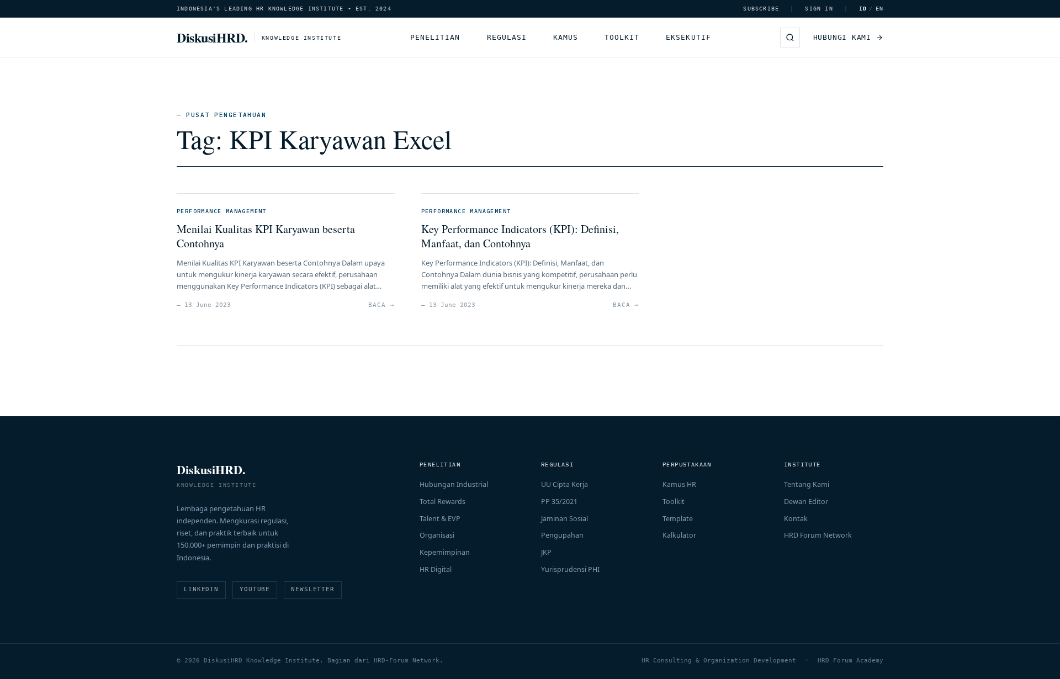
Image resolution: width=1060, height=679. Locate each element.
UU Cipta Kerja (564, 484)
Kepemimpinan (445, 552)
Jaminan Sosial (564, 518)
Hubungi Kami (842, 37)
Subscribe (761, 9)
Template (677, 518)
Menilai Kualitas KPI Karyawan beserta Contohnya (266, 236)
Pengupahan (562, 535)
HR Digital (436, 569)
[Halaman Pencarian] (790, 37)
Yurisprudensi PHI (570, 569)
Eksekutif (688, 37)
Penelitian (435, 37)
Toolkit (622, 37)
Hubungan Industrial (454, 484)
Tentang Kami (806, 484)
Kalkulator (679, 535)
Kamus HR (679, 484)
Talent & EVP (440, 518)
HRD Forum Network (818, 535)
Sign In (819, 9)
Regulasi (507, 37)
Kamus (565, 37)
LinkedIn (201, 589)
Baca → (381, 305)
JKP (546, 552)
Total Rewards (442, 501)
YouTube (255, 589)
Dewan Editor (806, 501)
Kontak (796, 518)
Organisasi (437, 535)
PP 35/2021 (559, 501)
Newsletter (313, 589)
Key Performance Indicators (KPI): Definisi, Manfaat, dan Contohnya (520, 236)
